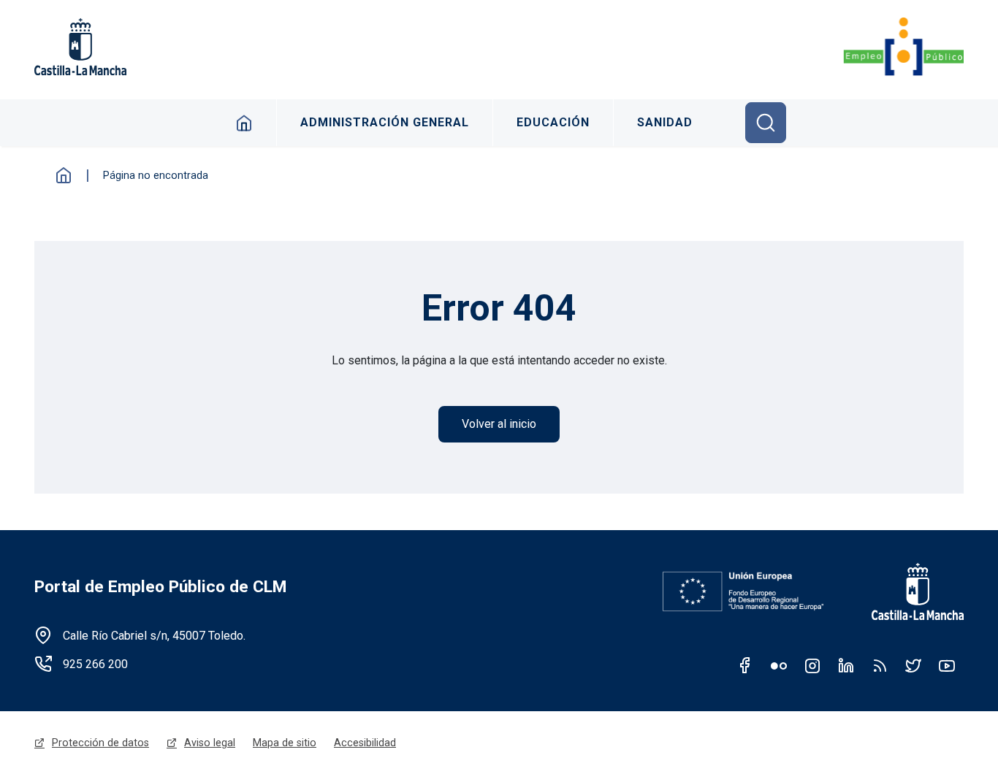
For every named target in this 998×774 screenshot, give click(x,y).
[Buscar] (765, 122)
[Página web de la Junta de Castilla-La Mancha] (80, 47)
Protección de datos (100, 742)
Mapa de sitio (284, 742)
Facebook (745, 665)
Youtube (947, 665)
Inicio (244, 122)
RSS (879, 665)
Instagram (812, 665)
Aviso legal (209, 742)
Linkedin (846, 665)
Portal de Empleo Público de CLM (160, 587)
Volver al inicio (499, 424)
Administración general (384, 122)
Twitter (913, 665)
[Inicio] (903, 47)
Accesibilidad (365, 742)
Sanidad (665, 122)
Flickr (779, 665)
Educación (553, 122)
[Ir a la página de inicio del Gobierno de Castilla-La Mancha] (908, 591)
